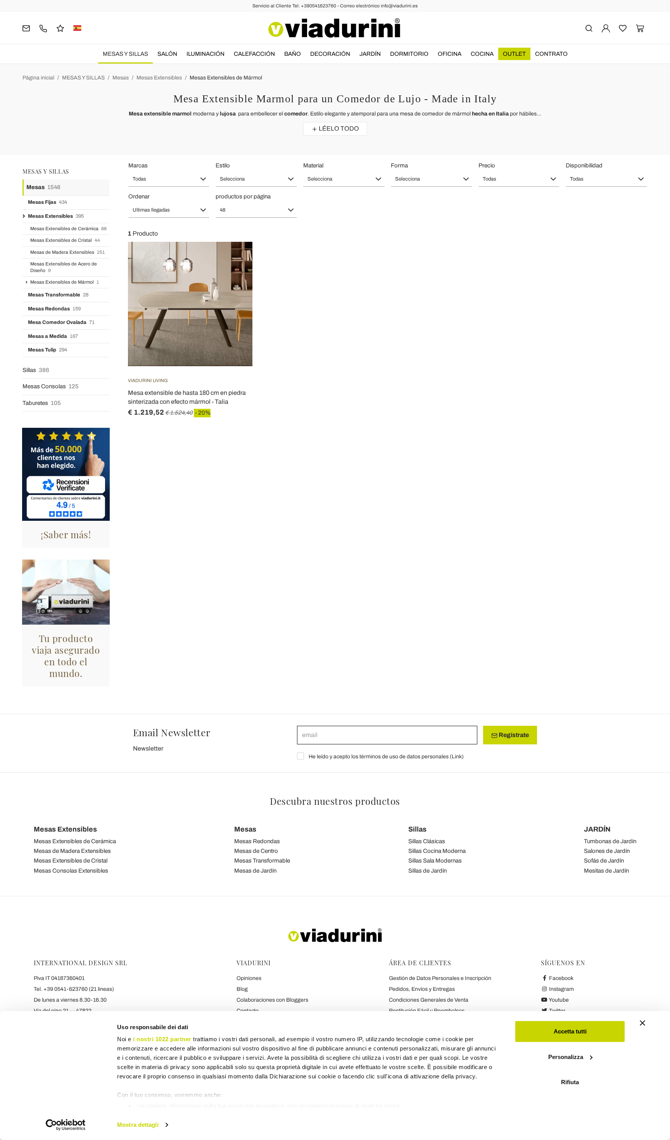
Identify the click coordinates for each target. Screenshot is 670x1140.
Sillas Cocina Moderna (437, 851)
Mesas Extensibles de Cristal (65, 240)
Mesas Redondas (54, 309)
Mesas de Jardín (255, 871)
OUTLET (514, 54)
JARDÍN (370, 54)
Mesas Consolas (50, 386)
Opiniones (249, 978)
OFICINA (449, 54)
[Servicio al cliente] (43, 27)
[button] (169, 179)
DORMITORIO (409, 54)
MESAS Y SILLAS (125, 54)
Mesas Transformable (58, 295)
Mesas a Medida (53, 336)
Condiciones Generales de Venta (428, 1000)
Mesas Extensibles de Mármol (226, 78)
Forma (399, 165)
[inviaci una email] (26, 27)
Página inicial (38, 78)
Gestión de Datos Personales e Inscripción (440, 978)
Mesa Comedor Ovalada (61, 322)
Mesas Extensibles (159, 78)
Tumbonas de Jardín (610, 841)
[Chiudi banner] (642, 1023)
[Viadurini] (334, 28)
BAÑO (292, 54)
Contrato (551, 54)
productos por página (243, 196)
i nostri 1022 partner (162, 1039)
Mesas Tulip (47, 350)
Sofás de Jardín (604, 861)
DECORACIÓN (330, 54)
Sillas (35, 370)
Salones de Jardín (607, 851)
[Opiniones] (60, 27)
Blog (242, 989)
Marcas (138, 165)
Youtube (558, 1000)
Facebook (560, 978)
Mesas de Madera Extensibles (67, 252)
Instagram (561, 989)
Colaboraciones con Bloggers (272, 1000)
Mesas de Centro (256, 851)
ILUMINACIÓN (205, 54)
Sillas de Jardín (427, 871)
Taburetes (41, 403)
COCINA (482, 54)
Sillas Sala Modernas (435, 861)
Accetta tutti (570, 1031)
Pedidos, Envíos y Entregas (422, 989)
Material (313, 165)
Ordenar (139, 196)
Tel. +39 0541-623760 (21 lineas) (74, 989)
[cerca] (589, 27)
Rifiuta (570, 1082)
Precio (486, 165)
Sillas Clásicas (426, 841)
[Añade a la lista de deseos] (232, 280)
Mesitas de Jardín (606, 871)
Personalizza (565, 1057)
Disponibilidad (584, 165)
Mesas (120, 78)
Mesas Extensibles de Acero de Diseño (63, 267)
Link (457, 756)
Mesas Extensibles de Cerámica (68, 228)
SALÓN (167, 54)
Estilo (223, 165)
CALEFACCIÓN (254, 54)
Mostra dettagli (138, 1124)
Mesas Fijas (47, 202)
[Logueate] (606, 27)
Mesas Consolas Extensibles (71, 871)
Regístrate (513, 735)
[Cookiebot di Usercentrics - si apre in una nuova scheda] (66, 1125)
